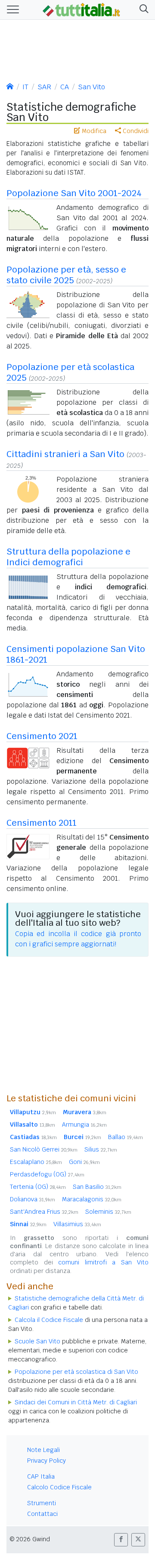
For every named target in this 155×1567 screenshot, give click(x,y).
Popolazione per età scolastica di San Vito (76, 1372)
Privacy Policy (46, 1460)
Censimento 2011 (41, 822)
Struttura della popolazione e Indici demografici (68, 557)
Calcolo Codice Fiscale (59, 1487)
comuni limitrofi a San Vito (103, 1262)
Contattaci (42, 1514)
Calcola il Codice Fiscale (49, 1320)
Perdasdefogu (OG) (47, 1174)
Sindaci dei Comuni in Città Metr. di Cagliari (76, 1402)
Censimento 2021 (42, 736)
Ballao (125, 1137)
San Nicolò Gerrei (44, 1149)
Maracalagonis (91, 1199)
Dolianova (32, 1199)
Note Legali (43, 1450)
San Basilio (97, 1187)
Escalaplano (36, 1162)
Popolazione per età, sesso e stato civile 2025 (66, 275)
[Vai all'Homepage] (81, 9)
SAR (44, 86)
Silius (100, 1149)
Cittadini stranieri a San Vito (65, 454)
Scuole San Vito (37, 1341)
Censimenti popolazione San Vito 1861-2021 (75, 654)
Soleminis (108, 1211)
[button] (142, 10)
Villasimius (77, 1224)
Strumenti (41, 1503)
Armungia (84, 1124)
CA (64, 86)
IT (25, 86)
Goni (84, 1162)
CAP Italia (41, 1476)
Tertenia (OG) (38, 1187)
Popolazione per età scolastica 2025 (70, 372)
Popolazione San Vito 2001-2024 (74, 193)
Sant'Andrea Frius (44, 1211)
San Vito (91, 86)
